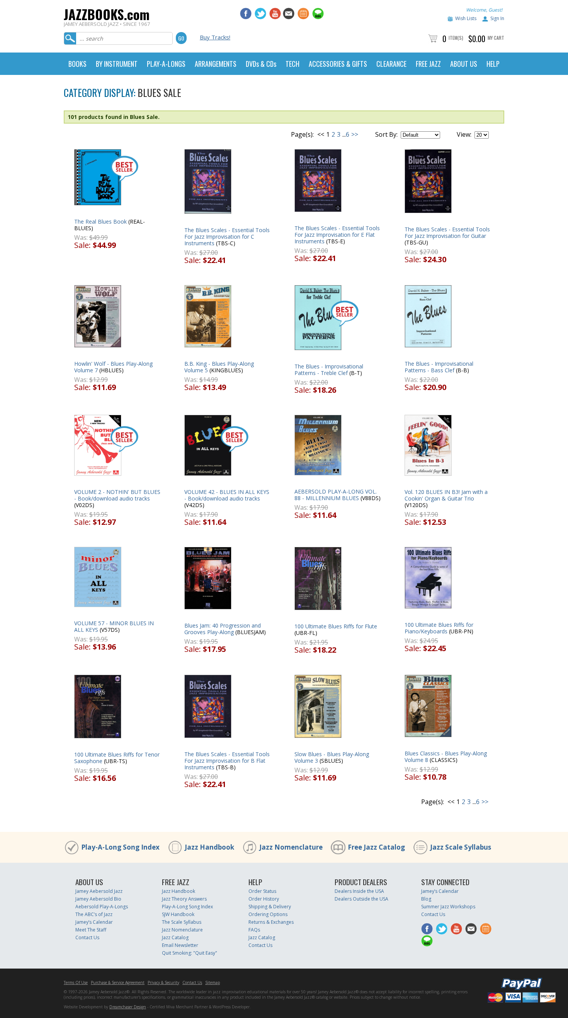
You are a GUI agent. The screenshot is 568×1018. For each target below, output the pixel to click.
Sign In (497, 18)
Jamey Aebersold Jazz (98, 891)
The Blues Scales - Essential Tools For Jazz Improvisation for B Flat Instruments (227, 760)
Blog (426, 899)
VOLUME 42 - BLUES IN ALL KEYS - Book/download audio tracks (226, 495)
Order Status (262, 891)
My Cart (496, 37)
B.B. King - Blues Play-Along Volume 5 (219, 367)
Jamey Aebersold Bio (98, 899)
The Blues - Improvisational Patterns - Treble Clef (328, 370)
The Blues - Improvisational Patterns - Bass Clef (439, 367)
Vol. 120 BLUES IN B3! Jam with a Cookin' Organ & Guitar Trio (446, 495)
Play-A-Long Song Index (120, 847)
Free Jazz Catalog (376, 847)
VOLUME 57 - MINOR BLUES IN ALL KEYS (114, 626)
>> (354, 134)
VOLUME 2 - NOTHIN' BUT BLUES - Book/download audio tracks (117, 495)
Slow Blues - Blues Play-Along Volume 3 (331, 757)
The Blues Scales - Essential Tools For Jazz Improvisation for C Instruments (227, 236)
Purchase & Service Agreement (118, 982)
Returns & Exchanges (271, 922)
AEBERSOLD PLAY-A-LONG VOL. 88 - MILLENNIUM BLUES (335, 495)
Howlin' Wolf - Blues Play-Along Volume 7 (113, 367)
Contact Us (87, 937)
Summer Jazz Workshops (448, 906)
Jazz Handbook (209, 847)
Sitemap (212, 982)
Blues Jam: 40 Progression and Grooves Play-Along (222, 629)
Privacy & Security (163, 982)
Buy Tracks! (215, 37)
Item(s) (456, 37)
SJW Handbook (178, 914)
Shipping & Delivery (269, 906)
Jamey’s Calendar (94, 922)
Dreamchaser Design (127, 1007)
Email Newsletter (180, 945)
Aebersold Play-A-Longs (101, 906)
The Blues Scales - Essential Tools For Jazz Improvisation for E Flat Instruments (337, 234)
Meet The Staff (90, 929)
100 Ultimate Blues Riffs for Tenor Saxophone (117, 758)
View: (464, 134)
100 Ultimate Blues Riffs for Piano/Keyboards (439, 628)
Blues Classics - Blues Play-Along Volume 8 (446, 757)
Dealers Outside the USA (361, 899)
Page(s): (302, 134)
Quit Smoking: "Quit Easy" (189, 953)
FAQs (254, 929)
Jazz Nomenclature (291, 847)
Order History (263, 899)
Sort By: (386, 134)
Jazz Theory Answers (184, 899)
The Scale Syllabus (181, 922)
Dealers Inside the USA (359, 891)
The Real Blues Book (100, 221)
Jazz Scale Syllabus (460, 847)
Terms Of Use (76, 982)
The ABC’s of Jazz (93, 914)
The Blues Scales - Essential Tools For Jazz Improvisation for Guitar (447, 232)
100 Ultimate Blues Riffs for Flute (335, 626)
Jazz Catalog (175, 937)
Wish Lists (465, 18)
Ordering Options (267, 914)
